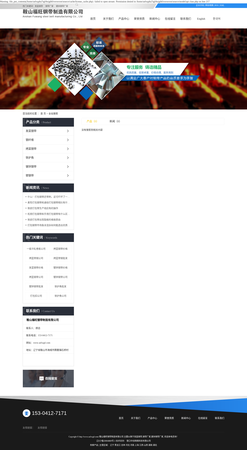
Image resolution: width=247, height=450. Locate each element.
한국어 (216, 18)
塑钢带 (30, 175)
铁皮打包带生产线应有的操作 (43, 208)
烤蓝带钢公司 (36, 258)
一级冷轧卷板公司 (36, 249)
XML (222, 5)
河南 (132, 445)
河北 (128, 445)
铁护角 (30, 157)
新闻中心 (154, 18)
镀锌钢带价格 (60, 267)
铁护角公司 (60, 296)
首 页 (43, 113)
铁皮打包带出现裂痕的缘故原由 (44, 219)
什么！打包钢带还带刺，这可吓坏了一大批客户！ (49, 197)
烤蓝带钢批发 (60, 258)
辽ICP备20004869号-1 (105, 441)
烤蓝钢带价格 (60, 249)
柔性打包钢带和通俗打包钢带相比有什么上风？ (49, 202)
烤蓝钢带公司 (36, 277)
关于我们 (108, 18)
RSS (216, 5)
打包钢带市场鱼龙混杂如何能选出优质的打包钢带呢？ (49, 225)
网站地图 (209, 5)
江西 (141, 445)
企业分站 (200, 5)
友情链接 (42, 427)
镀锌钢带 (31, 166)
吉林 (123, 445)
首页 (93, 18)
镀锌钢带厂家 (62, 6)
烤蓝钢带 (31, 148)
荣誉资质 (139, 18)
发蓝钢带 (39, 6)
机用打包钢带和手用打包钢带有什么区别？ (49, 214)
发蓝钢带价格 (36, 267)
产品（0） (93, 121)
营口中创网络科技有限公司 (139, 441)
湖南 (150, 445)
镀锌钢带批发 (36, 286)
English (201, 18)
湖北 (155, 445)
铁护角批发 (60, 286)
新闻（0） (116, 121)
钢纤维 (30, 139)
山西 (146, 445)
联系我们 (185, 18)
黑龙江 (118, 445)
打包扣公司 (36, 296)
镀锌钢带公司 (60, 277)
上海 (137, 445)
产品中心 (123, 18)
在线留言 (170, 18)
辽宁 (112, 445)
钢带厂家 (49, 6)
